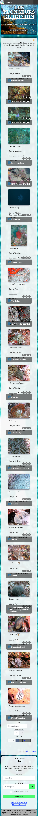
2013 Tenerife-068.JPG (20, 324)
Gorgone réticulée (18, 682)
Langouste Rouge (18, 163)
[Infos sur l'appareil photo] (29, 76)
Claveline (15, 397)
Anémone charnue (18, 360)
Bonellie (14, 504)
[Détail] (23, 76)
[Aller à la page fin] (28, 740)
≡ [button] (36, 2)
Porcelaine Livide (18, 647)
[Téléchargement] (26, 76)
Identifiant (19, 775)
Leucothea (15, 219)
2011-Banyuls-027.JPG (20, 123)
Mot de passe (19, 783)
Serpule (14, 539)
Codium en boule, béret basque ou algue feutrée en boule (19, 609)
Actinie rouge (16, 433)
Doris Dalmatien (18, 718)
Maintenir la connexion (20, 792)
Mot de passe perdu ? (19, 802)
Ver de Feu (15, 301)
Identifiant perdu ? (19, 804)
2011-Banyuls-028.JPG (20, 102)
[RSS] (34, 40)
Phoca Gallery (31, 751)
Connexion (19, 796)
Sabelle (14, 575)
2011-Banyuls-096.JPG (20, 184)
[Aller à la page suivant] (24, 740)
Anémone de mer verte (20, 468)
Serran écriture (17, 81)
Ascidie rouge (16, 262)
